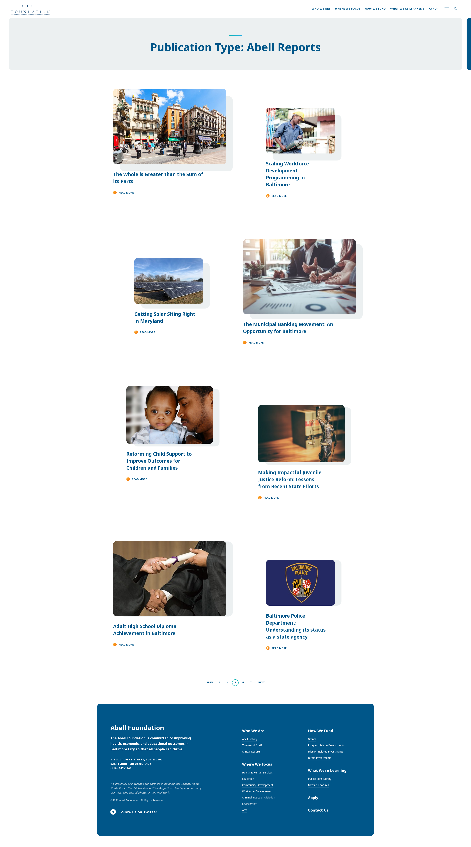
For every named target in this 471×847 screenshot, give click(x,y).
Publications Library (319, 778)
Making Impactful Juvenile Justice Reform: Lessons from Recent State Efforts (289, 479)
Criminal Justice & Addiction (258, 797)
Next (261, 682)
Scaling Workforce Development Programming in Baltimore (287, 174)
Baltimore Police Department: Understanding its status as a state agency (296, 626)
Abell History (249, 739)
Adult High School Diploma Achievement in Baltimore (144, 630)
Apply (433, 8)
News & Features (318, 785)
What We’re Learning (407, 8)
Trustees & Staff (252, 745)
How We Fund (375, 8)
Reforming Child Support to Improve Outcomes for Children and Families (159, 461)
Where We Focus (347, 8)
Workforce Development (257, 791)
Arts (244, 810)
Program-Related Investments (326, 745)
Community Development (257, 785)
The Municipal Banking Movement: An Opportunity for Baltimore (288, 328)
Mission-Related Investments (325, 751)
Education (248, 778)
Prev (209, 682)
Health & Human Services (257, 772)
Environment (249, 803)
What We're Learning (327, 770)
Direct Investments (319, 758)
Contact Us (318, 810)
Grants (312, 739)
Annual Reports (251, 751)
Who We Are (321, 8)
